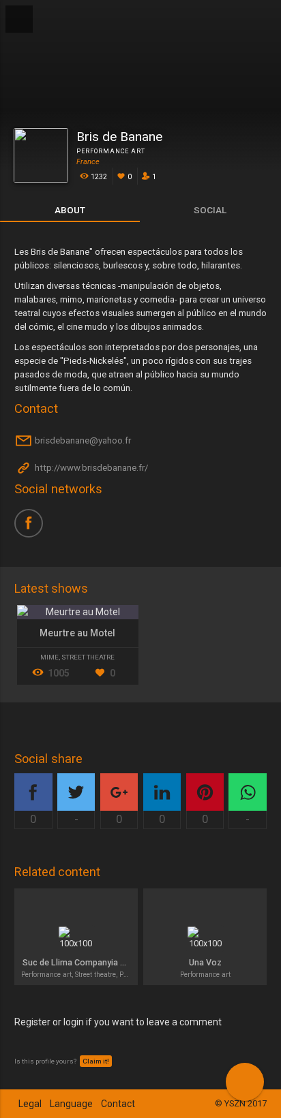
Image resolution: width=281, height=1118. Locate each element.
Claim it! (96, 1061)
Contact (118, 1103)
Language (71, 1103)
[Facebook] (33, 528)
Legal (30, 1103)
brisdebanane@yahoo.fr (82, 441)
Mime (49, 657)
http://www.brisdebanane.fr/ (90, 468)
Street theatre (88, 657)
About (70, 209)
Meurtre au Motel (77, 632)
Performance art (110, 151)
